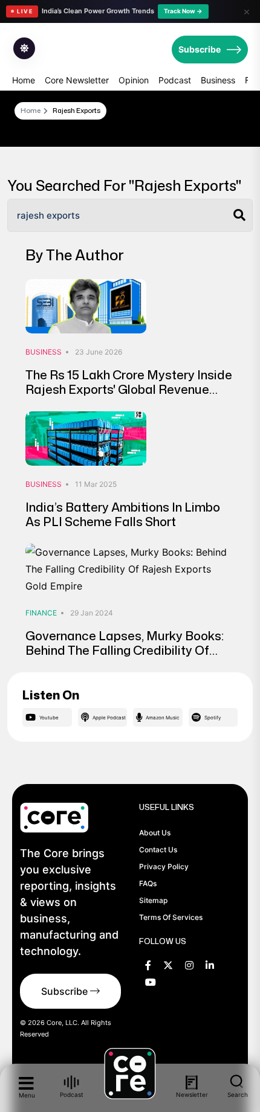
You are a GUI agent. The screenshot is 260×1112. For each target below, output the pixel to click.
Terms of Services (171, 917)
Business (218, 80)
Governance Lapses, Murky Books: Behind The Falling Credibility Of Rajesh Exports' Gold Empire (124, 650)
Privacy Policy (164, 866)
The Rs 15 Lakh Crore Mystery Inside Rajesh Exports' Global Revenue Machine (128, 389)
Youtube (49, 718)
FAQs (148, 883)
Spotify (212, 718)
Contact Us (158, 849)
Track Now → (183, 10)
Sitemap (153, 900)
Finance (41, 612)
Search (237, 1094)
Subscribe (199, 49)
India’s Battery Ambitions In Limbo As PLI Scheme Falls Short (122, 514)
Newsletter (192, 1094)
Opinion (134, 80)
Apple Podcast (109, 718)
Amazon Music (162, 718)
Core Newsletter (77, 80)
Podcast (174, 80)
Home (23, 80)
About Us (155, 832)
